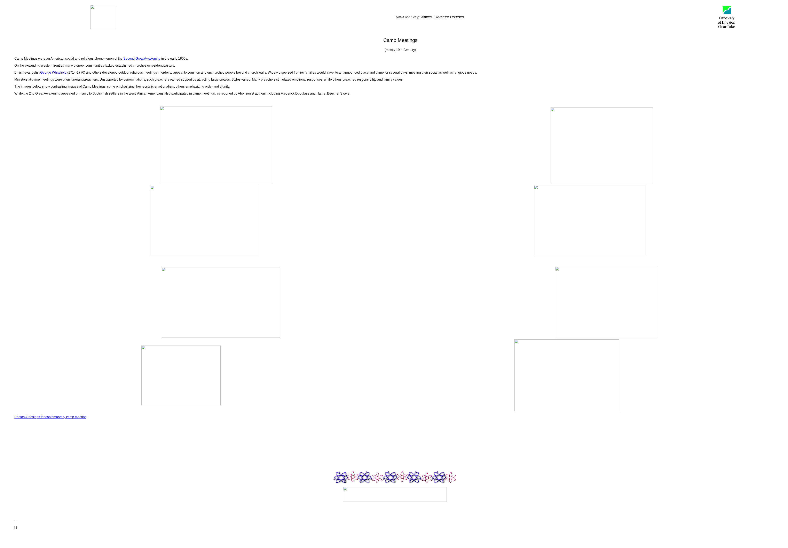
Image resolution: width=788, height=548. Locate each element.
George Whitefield (53, 72)
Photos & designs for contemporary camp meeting (50, 417)
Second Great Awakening (141, 58)
